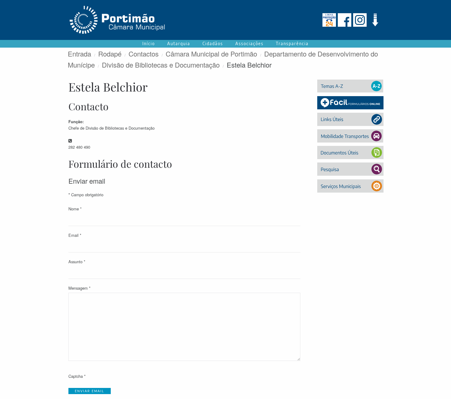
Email (74, 235)
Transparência (292, 43)
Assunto (76, 261)
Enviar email (89, 391)
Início (148, 43)
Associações (249, 43)
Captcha (77, 376)
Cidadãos (212, 43)
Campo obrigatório (85, 195)
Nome (75, 209)
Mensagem (79, 288)
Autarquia (178, 43)
